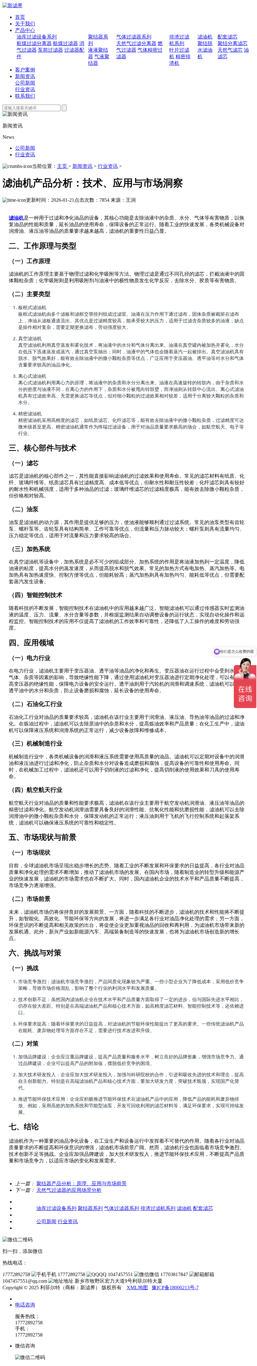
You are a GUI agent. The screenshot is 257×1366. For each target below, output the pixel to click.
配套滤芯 (228, 36)
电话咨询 (25, 1304)
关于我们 (25, 23)
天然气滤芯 (230, 50)
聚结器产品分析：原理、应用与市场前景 (81, 1183)
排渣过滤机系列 (158, 1208)
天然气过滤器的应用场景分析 (69, 1190)
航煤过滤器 (65, 43)
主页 (62, 166)
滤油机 (204, 36)
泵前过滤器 (50, 50)
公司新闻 (25, 83)
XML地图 (137, 1287)
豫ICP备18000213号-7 (175, 1287)
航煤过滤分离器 (34, 43)
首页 (20, 17)
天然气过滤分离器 (136, 43)
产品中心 (25, 30)
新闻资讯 (25, 76)
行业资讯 (25, 89)
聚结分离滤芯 (233, 43)
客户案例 (25, 69)
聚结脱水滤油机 (204, 50)
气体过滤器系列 (133, 36)
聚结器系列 (90, 1208)
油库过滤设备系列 (37, 36)
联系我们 (25, 96)
